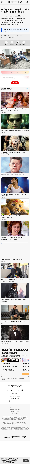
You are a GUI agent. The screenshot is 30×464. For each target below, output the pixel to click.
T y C (15, 378)
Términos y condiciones (15, 407)
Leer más (15, 82)
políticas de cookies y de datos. (9, 462)
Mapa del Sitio (15, 393)
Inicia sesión (5, 370)
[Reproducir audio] (3, 81)
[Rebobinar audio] (22, 83)
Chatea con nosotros (16, 401)
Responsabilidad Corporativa (15, 406)
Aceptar (26, 460)
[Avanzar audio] (24, 83)
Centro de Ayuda (15, 411)
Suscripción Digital (15, 398)
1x (27, 83)
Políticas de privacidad (15, 409)
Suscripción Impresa (15, 396)
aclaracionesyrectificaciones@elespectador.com (15, 424)
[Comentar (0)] (18, 42)
